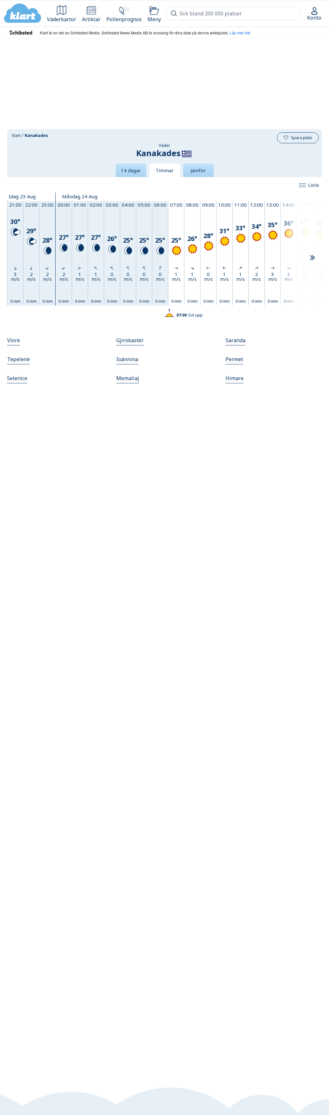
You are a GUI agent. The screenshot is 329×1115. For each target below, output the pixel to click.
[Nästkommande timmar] (312, 258)
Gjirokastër (130, 340)
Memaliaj (127, 378)
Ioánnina (127, 359)
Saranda (235, 340)
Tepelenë (18, 359)
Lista (313, 185)
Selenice (17, 378)
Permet (234, 359)
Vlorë (13, 340)
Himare (235, 378)
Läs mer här (240, 32)
